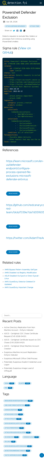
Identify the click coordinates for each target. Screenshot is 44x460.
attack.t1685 (34, 26)
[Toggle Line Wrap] (37, 56)
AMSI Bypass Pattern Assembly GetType (21, 270)
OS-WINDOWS (11, 437)
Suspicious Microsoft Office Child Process (20, 359)
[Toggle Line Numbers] (33, 56)
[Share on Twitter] (14, 30)
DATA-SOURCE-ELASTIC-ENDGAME (17, 446)
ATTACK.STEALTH (12, 419)
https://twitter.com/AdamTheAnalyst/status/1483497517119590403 (22, 238)
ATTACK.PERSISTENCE (14, 428)
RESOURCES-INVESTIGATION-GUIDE (18, 400)
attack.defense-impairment (16, 26)
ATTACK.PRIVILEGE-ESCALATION (17, 432)
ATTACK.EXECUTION (13, 414)
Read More (13, 193)
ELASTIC (24, 383)
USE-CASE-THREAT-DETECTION (16, 405)
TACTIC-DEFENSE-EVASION (15, 455)
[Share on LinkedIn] (21, 30)
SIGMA (9, 383)
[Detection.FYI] (19, 3)
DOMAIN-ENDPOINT (13, 410)
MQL (8, 388)
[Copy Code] (29, 56)
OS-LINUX (9, 441)
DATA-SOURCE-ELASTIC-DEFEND (17, 423)
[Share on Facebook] (17, 30)
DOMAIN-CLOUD (31, 437)
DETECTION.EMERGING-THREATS (17, 450)
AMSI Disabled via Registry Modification (21, 273)
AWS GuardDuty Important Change (19, 287)
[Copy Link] (24, 30)
